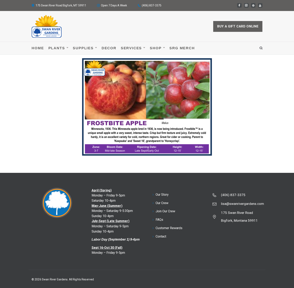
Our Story (162, 194)
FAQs (159, 220)
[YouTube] (260, 5)
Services (131, 48)
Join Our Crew (165, 211)
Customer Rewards (169, 228)
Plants (56, 48)
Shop (155, 48)
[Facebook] (239, 5)
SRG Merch (182, 48)
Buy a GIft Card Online (237, 26)
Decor (109, 48)
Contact (161, 236)
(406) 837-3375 (151, 5)
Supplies (83, 48)
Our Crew (162, 203)
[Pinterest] (253, 5)
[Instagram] (246, 5)
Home (38, 48)
